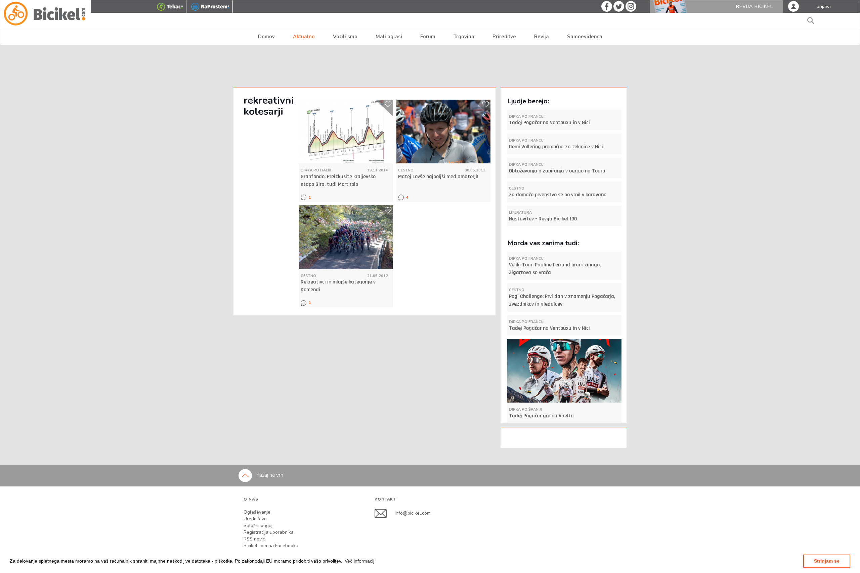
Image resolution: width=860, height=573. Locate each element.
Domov (266, 36)
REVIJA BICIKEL (754, 6)
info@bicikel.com (413, 513)
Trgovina (464, 36)
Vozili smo (345, 36)
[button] (359, 561)
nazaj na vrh (269, 475)
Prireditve (504, 36)
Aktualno (304, 36)
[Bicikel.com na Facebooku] (385, 513)
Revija (541, 36)
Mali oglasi (389, 36)
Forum (427, 36)
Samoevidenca (584, 36)
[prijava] (793, 6)
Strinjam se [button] (827, 561)
